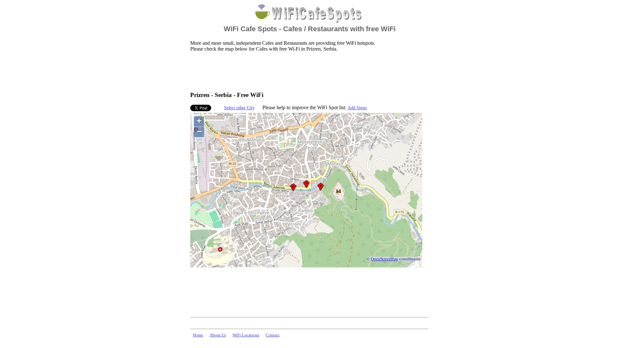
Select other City (239, 107)
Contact (273, 335)
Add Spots (357, 107)
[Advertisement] (307, 71)
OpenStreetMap (384, 259)
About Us (218, 335)
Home (198, 335)
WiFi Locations (245, 335)
